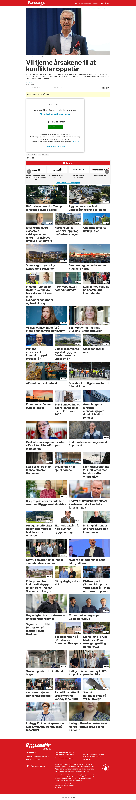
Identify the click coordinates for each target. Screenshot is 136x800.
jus (39, 154)
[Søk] (101, 3)
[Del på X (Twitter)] (106, 88)
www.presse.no (85, 771)
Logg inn (95, 3)
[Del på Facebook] (103, 88)
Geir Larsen (98, 756)
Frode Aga (71, 752)
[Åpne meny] (107, 3)
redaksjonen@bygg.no (67, 758)
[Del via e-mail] (108, 88)
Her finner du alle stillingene (68, 183)
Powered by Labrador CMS (68, 797)
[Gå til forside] (36, 3)
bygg (28, 154)
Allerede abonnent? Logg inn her (55, 114)
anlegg (34, 154)
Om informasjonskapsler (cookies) (64, 785)
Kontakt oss (75, 141)
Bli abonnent (55, 127)
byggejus (45, 154)
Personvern (58, 787)
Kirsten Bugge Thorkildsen (97, 754)
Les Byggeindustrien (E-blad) (83, 3)
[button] (29, 171)
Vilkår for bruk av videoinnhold (63, 784)
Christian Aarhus (69, 754)
